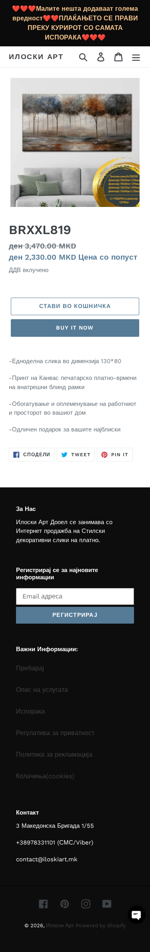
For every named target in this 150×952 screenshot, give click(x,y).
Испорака (30, 711)
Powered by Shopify (101, 925)
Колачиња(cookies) (45, 776)
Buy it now (75, 327)
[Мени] (136, 57)
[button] (137, 915)
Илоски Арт (36, 56)
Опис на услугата (42, 690)
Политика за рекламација (54, 754)
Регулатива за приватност (55, 733)
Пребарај (30, 668)
